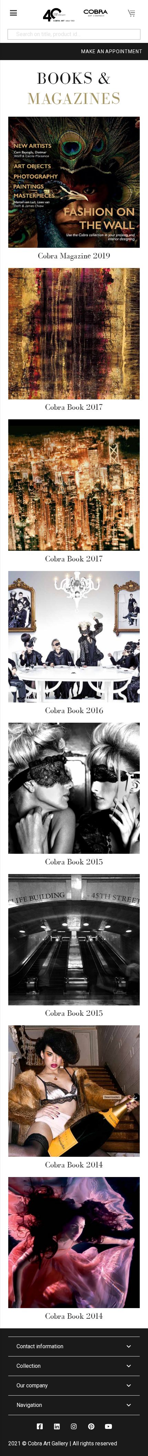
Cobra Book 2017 (74, 407)
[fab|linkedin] (57, 1426)
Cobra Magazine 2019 (74, 255)
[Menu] (13, 13)
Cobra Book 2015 (74, 861)
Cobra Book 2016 (74, 710)
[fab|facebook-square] (39, 1426)
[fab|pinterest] (91, 1426)
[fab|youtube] (108, 1426)
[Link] (58, 13)
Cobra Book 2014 (74, 1164)
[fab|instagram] (74, 1426)
